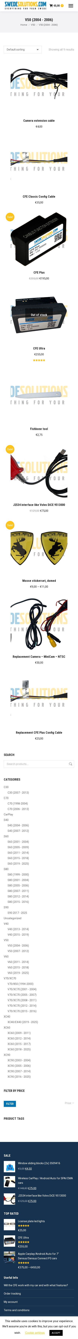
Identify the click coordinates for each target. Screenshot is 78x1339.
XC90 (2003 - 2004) (19, 1060)
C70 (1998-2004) (18, 803)
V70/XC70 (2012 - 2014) (22, 1005)
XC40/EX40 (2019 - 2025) (23, 1022)
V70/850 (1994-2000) (21, 983)
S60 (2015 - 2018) (18, 858)
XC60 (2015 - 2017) (19, 1043)
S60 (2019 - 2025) (18, 863)
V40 (6, 923)
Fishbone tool (39, 429)
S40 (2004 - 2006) (18, 825)
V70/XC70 (10, 978)
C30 (6, 787)
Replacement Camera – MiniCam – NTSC (39, 656)
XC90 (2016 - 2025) (19, 1076)
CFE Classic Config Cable (39, 196)
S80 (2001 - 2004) (18, 880)
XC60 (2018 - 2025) (19, 1049)
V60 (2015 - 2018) (18, 967)
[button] (69, 111)
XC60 (7, 1027)
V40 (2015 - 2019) (18, 934)
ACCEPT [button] (56, 1332)
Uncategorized (12, 918)
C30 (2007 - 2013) (18, 792)
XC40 (7, 1016)
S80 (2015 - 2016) (18, 901)
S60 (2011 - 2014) (18, 852)
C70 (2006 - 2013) (18, 809)
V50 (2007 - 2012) (18, 951)
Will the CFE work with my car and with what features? (36, 1285)
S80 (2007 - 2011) (18, 890)
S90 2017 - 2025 (17, 912)
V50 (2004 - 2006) (18, 945)
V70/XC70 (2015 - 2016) (22, 1011)
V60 (6, 956)
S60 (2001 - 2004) (18, 841)
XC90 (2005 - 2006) (19, 1065)
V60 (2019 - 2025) (18, 972)
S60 (6, 836)
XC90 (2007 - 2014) (19, 1071)
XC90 (7, 1054)
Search (70, 764)
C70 (6, 798)
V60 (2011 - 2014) (18, 962)
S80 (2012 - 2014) (18, 896)
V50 (6, 940)
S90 (6, 907)
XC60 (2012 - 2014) (19, 1038)
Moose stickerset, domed (39, 581)
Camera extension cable (39, 120)
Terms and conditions (17, 1310)
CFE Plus (39, 272)
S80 (6, 869)
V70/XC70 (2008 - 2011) (22, 1000)
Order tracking (12, 1293)
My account (11, 1301)
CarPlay (8, 814)
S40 (6, 819)
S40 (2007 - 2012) (18, 830)
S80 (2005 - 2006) (18, 885)
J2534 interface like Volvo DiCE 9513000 (39, 505)
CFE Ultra (39, 348)
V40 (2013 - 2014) (18, 929)
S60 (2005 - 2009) (18, 847)
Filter (10, 1103)
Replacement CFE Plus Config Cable (39, 732)
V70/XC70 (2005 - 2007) (22, 994)
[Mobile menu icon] (70, 5)
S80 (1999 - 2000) (18, 874)
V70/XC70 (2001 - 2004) (22, 989)
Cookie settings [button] (35, 1332)
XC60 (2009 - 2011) (19, 1033)
